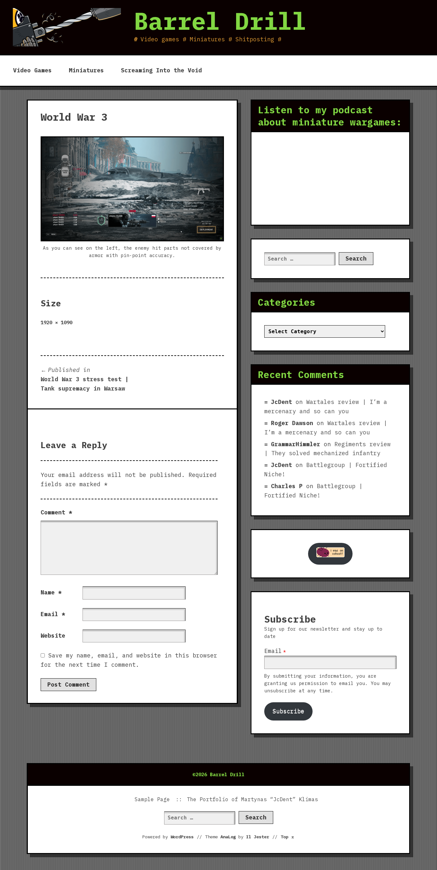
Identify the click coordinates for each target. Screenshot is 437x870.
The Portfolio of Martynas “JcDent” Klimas (252, 799)
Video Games (32, 70)
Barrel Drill (220, 20)
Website (53, 635)
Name (51, 592)
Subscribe (288, 711)
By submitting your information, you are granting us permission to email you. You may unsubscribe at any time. (327, 683)
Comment (56, 512)
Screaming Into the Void (161, 70)
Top (288, 837)
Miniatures (86, 70)
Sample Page (152, 799)
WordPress (182, 837)
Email (53, 614)
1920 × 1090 (56, 322)
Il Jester (257, 837)
